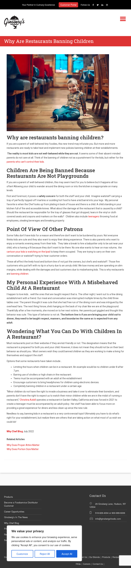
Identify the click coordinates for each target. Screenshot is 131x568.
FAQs (78, 563)
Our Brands (94, 557)
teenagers (93, 216)
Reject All (45, 554)
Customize (22, 554)
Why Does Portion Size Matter (23, 449)
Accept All (67, 554)
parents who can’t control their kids (25, 161)
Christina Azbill (28, 399)
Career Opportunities (14, 511)
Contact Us (98, 563)
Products (8, 496)
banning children (19, 273)
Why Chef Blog (11, 523)
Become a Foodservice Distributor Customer (21, 504)
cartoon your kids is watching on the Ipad (28, 251)
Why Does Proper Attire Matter (23, 445)
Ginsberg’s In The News (16, 517)
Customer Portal (68, 4)
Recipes (116, 557)
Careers (86, 563)
